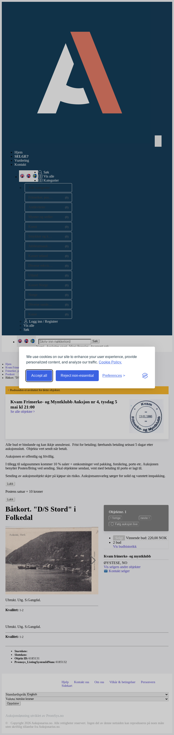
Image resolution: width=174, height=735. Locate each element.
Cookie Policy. (110, 362)
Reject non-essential (77, 375)
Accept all (39, 375)
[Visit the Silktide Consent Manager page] (145, 375)
